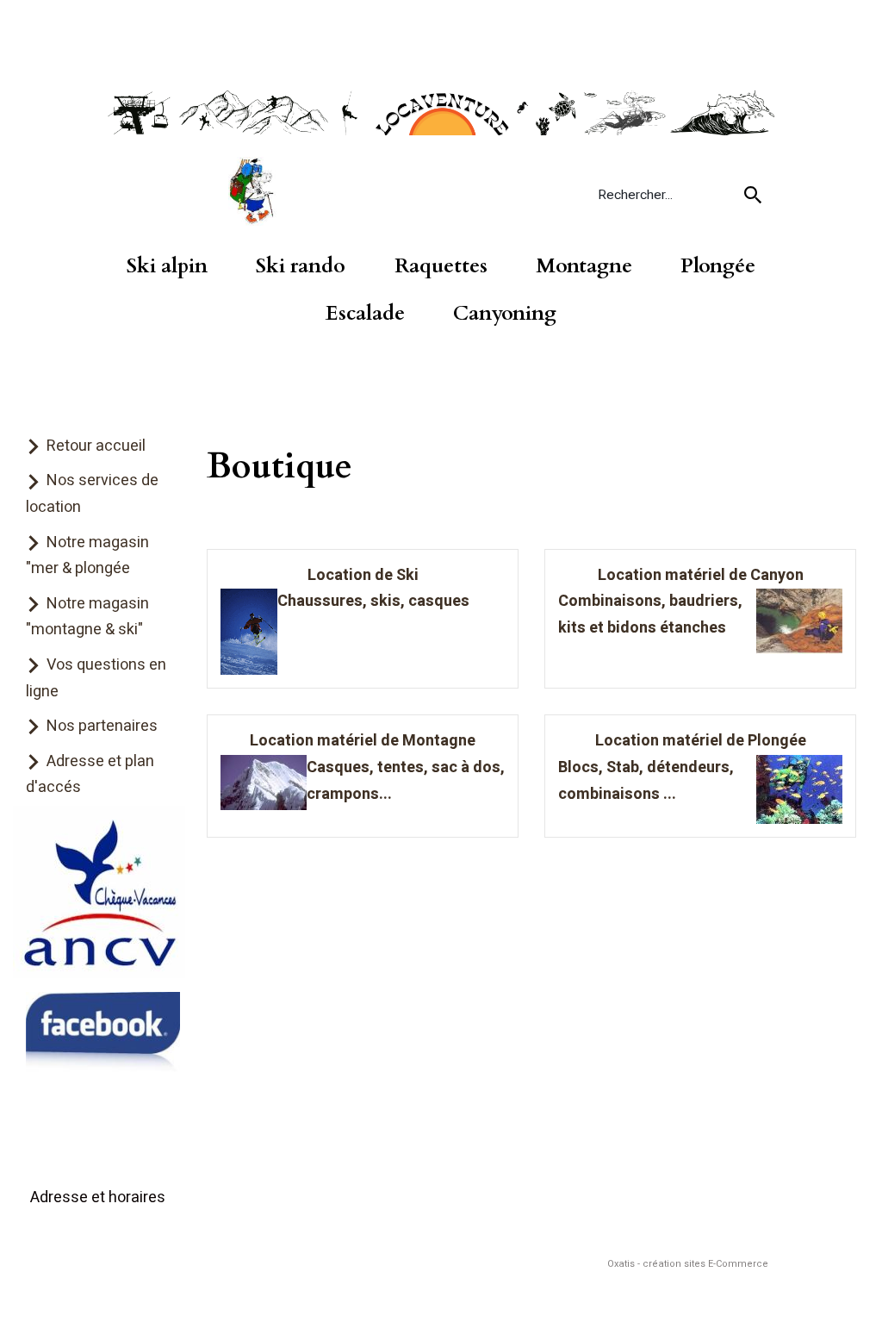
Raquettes (441, 266)
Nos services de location (92, 494)
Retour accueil (96, 446)
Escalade (365, 313)
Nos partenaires (102, 726)
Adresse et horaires (97, 1197)
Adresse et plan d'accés (90, 775)
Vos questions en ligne (96, 678)
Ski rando (300, 266)
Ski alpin (167, 266)
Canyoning (504, 313)
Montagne (584, 266)
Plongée (717, 266)
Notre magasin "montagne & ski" (87, 617)
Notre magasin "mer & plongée (87, 556)
